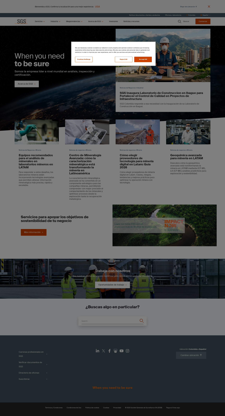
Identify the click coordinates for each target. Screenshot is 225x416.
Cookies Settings (83, 59)
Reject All (123, 59)
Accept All (143, 59)
